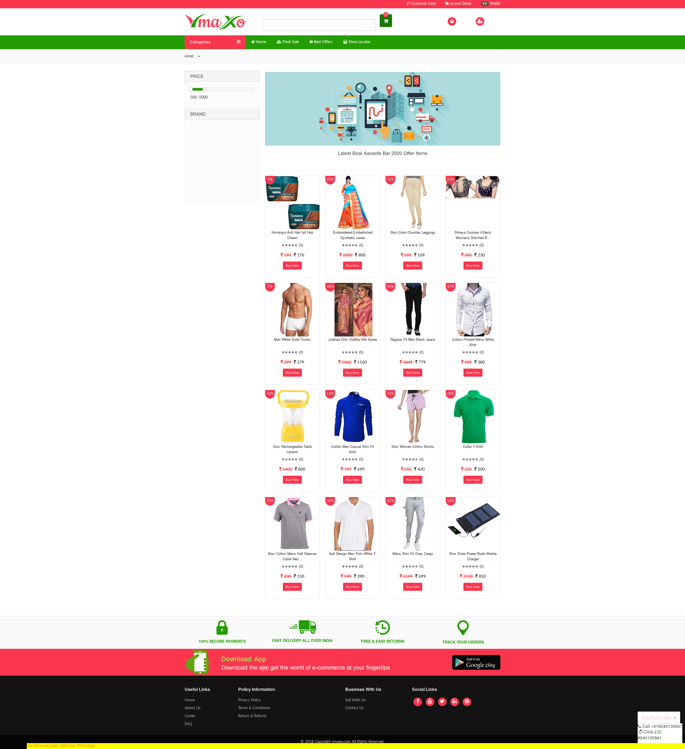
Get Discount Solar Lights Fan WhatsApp (61, 746)
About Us (192, 708)
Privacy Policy (249, 700)
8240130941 (650, 738)
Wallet (492, 4)
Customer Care (423, 4)
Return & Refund (252, 716)
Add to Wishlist (288, 225)
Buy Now (292, 265)
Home (190, 700)
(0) (301, 245)
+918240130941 (666, 726)
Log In (462, 21)
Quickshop (299, 225)
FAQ (188, 724)
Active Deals (460, 4)
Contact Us (354, 708)
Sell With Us (355, 700)
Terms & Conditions (254, 708)
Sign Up (492, 21)
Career (190, 716)
